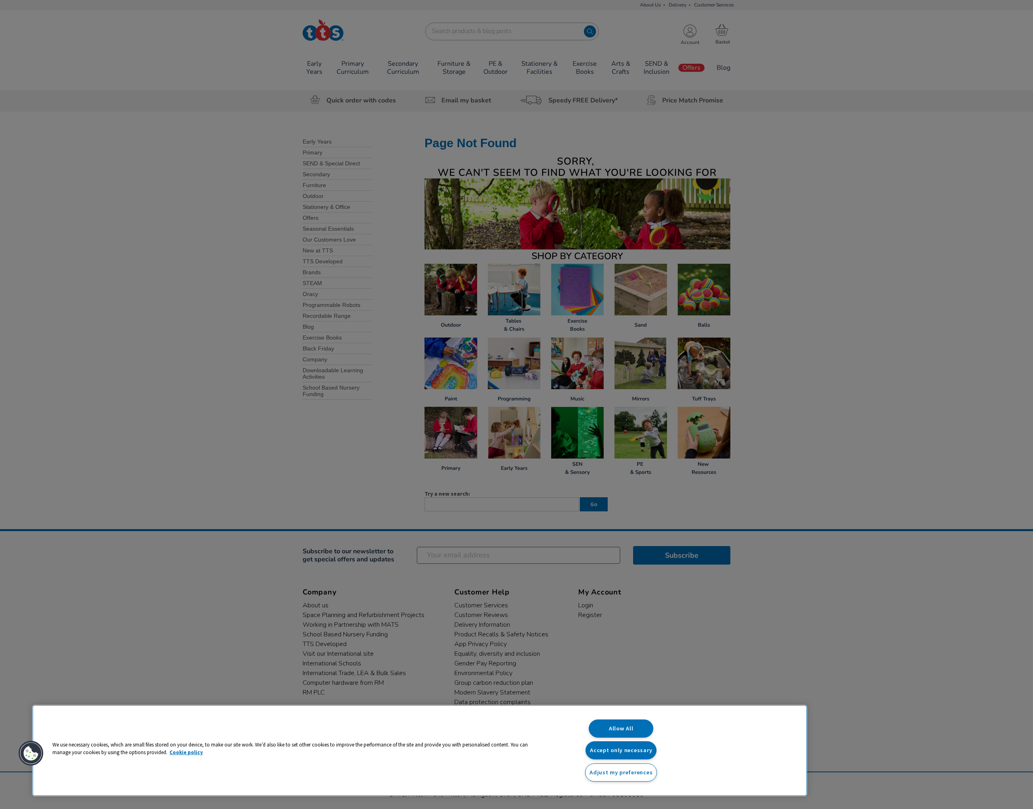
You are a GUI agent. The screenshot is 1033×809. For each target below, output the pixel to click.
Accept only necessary (621, 750)
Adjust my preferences (621, 772)
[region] (419, 750)
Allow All (621, 728)
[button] (31, 753)
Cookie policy (186, 752)
